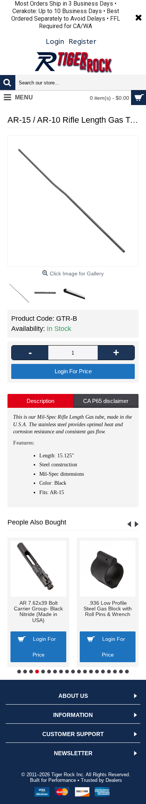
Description (40, 401)
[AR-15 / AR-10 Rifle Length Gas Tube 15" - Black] (73, 201)
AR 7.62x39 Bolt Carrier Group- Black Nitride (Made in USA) (38, 611)
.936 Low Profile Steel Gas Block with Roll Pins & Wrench (107, 609)
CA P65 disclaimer (105, 401)
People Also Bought (36, 522)
